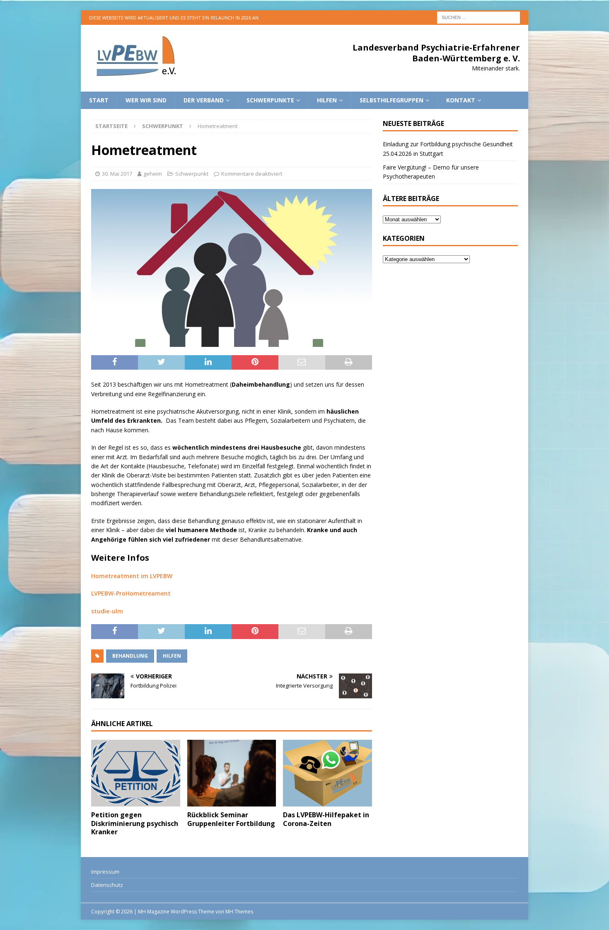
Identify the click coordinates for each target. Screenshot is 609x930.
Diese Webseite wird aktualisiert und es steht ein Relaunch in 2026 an (174, 18)
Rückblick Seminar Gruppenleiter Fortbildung (231, 819)
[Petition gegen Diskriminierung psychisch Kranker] (135, 773)
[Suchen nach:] (478, 17)
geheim (152, 173)
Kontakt (460, 100)
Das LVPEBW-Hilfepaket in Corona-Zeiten (326, 819)
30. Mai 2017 (117, 173)
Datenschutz (107, 885)
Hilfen (327, 100)
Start (99, 100)
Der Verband (204, 100)
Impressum (105, 871)
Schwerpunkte (270, 100)
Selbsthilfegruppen (391, 100)
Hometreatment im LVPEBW (131, 576)
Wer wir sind (146, 100)
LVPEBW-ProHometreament (131, 593)
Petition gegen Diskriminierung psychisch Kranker (134, 823)
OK (582, 919)
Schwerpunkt (191, 173)
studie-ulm (107, 611)
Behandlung (130, 655)
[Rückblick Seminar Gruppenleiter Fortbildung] (231, 773)
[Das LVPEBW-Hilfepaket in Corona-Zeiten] (327, 773)
